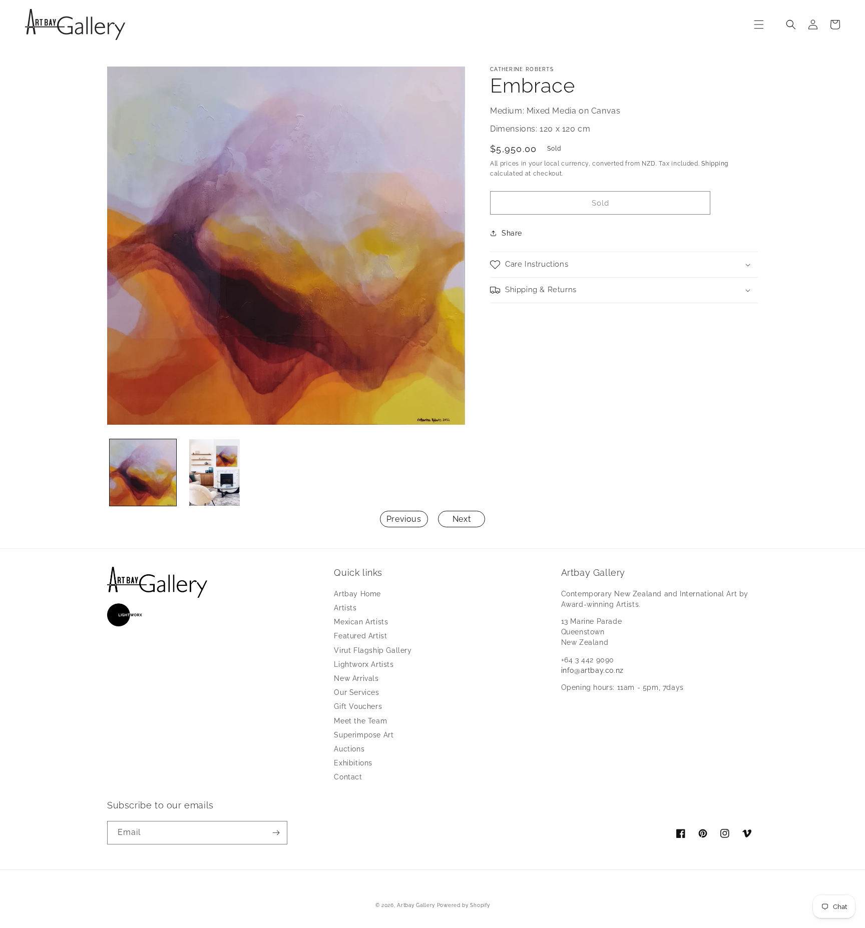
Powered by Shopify (463, 905)
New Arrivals (356, 678)
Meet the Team (360, 721)
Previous (403, 519)
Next (462, 519)
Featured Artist (360, 636)
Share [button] (512, 233)
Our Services (356, 692)
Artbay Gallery (416, 905)
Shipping (714, 163)
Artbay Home (357, 594)
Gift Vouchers (358, 706)
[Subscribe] (276, 832)
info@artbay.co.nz (592, 670)
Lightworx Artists (363, 664)
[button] (759, 25)
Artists (345, 608)
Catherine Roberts (522, 69)
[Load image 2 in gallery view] (214, 472)
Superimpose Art (363, 735)
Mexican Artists (361, 622)
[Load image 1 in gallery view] (143, 472)
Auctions (349, 749)
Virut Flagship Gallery (372, 650)
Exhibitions (353, 763)
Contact (348, 777)
